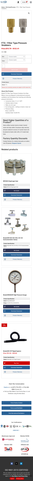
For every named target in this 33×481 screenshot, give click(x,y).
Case (3, 60)
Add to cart (14, 69)
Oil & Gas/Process (10, 7)
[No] (31, 476)
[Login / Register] (18, 2)
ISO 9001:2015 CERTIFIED (16, 470)
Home (3, 7)
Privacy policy (19, 478)
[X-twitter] (16, 463)
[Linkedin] (21, 463)
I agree (12, 478)
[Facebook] (12, 463)
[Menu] (31, 2)
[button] (28, 13)
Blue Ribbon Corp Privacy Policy (20, 476)
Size (3, 56)
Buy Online (4, 325)
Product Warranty (17, 78)
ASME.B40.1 (16, 430)
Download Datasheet (16, 74)
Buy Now (16, 363)
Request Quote (16, 143)
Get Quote (16, 190)
